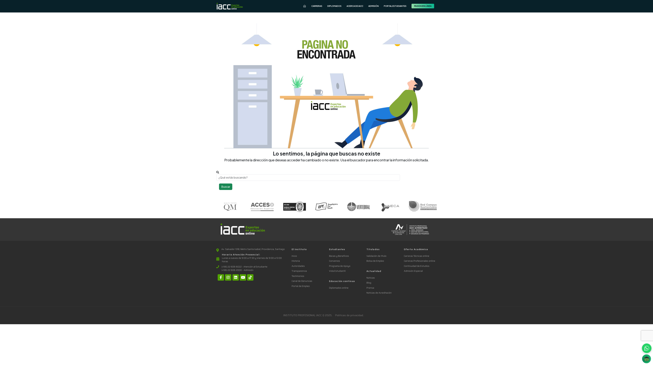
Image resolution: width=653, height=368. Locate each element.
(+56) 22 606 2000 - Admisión (237, 270)
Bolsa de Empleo (375, 261)
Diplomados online (338, 288)
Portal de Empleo (301, 286)
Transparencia (299, 271)
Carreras (316, 6)
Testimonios (298, 276)
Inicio (294, 256)
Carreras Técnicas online (416, 256)
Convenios (334, 261)
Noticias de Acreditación (379, 293)
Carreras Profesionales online (419, 261)
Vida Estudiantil (337, 271)
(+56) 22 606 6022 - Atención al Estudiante (244, 267)
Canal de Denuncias (302, 281)
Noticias (370, 278)
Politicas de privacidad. (349, 315)
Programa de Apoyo (339, 266)
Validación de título (376, 256)
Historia (296, 261)
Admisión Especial (413, 271)
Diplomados (334, 6)
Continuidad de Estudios (416, 266)
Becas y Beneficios (339, 256)
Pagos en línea (423, 6)
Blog (368, 283)
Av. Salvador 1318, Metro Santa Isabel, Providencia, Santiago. (253, 249)
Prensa (370, 288)
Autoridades (298, 266)
